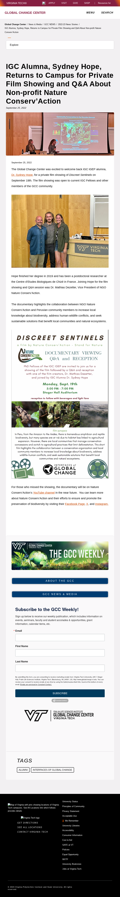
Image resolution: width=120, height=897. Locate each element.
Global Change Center (16, 24)
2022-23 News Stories (69, 24)
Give (75, 3)
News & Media (36, 24)
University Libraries (71, 825)
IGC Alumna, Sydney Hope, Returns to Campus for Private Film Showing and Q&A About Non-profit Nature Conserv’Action (53, 30)
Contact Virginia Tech (33, 832)
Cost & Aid (67, 840)
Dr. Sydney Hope (22, 174)
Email (18, 630)
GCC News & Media (60, 594)
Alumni (23, 769)
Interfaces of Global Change (52, 769)
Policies (66, 849)
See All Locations (30, 827)
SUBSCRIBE (60, 693)
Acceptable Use (69, 816)
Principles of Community (73, 806)
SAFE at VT (67, 845)
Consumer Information (72, 835)
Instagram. (101, 504)
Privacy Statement (70, 811)
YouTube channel (44, 492)
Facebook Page (75, 504)
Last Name (21, 661)
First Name (21, 646)
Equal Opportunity (70, 854)
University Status (70, 801)
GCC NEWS (50, 24)
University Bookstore (71, 864)
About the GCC (60, 581)
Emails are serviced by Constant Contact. (36, 684)
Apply (52, 3)
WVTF (65, 859)
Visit (64, 3)
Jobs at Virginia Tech (71, 869)
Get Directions (28, 823)
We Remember (71, 821)
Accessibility (68, 830)
